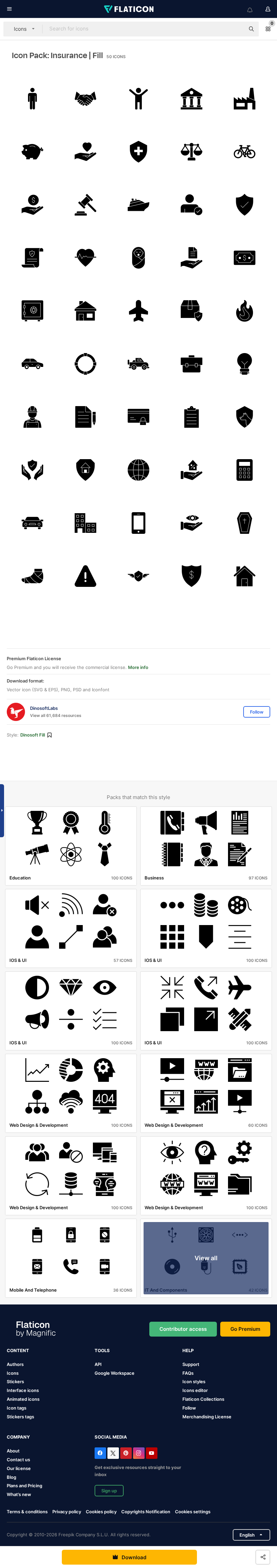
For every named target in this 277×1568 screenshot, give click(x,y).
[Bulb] (244, 364)
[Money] (32, 204)
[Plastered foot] (32, 576)
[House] (85, 310)
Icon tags (16, 1408)
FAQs (188, 1373)
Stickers (15, 1381)
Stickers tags (20, 1416)
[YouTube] (151, 1453)
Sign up (109, 1490)
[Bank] (191, 98)
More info (138, 667)
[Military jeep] (138, 364)
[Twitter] (113, 1453)
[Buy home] (191, 470)
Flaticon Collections (203, 1399)
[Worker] (32, 417)
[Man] (32, 98)
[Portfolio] (191, 364)
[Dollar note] (244, 257)
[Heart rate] (85, 257)
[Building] (85, 523)
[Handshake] (85, 98)
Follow (189, 1408)
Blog (11, 1477)
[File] (191, 257)
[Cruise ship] (138, 204)
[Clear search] (236, 29)
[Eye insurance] (191, 523)
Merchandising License (206, 1416)
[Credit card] (138, 417)
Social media (111, 1437)
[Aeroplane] (138, 310)
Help (188, 1350)
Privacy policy (66, 1511)
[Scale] (191, 151)
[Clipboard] (191, 417)
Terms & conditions (27, 1511)
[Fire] (244, 310)
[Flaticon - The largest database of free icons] (129, 9)
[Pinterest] (126, 1453)
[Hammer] (85, 204)
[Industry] (244, 98)
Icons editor (195, 1390)
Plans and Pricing (24, 1485)
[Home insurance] (85, 470)
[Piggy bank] (32, 151)
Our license (19, 1468)
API (98, 1364)
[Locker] (32, 310)
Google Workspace (114, 1373)
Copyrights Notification (145, 1511)
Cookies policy (101, 1511)
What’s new (19, 1494)
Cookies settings (192, 1511)
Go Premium (245, 1329)
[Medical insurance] (138, 151)
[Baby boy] (138, 257)
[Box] (191, 310)
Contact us (18, 1459)
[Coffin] (244, 523)
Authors (15, 1364)
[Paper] (85, 417)
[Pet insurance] (244, 417)
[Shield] (244, 204)
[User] (191, 204)
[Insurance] (32, 257)
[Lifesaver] (85, 364)
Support (190, 1364)
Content (18, 1350)
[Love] (85, 151)
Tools (102, 1350)
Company (18, 1437)
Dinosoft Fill (32, 735)
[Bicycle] (244, 151)
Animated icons (23, 1399)
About (13, 1450)
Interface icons (23, 1390)
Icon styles (193, 1381)
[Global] (138, 470)
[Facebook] (100, 1453)
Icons (13, 1373)
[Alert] (85, 576)
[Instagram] (139, 1453)
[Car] (32, 364)
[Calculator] (244, 470)
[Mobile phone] (138, 523)
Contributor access (183, 1329)
